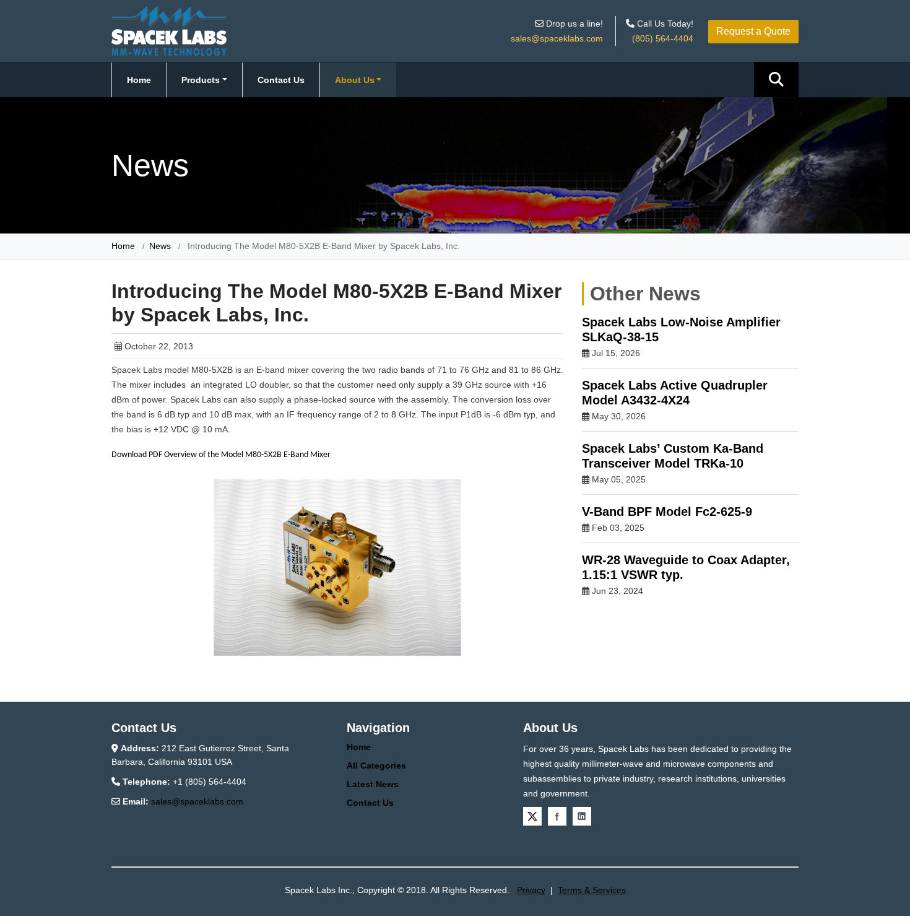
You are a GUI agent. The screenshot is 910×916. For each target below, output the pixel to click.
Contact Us (281, 80)
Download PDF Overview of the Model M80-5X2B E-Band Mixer (221, 455)
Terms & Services (592, 890)
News (160, 246)
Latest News (373, 784)
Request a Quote (753, 31)
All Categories (376, 765)
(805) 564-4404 (662, 38)
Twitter (532, 816)
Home (139, 80)
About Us (355, 80)
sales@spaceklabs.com (557, 38)
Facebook (557, 816)
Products (200, 80)
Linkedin (582, 816)
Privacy (531, 890)
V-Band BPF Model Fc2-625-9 (667, 511)
